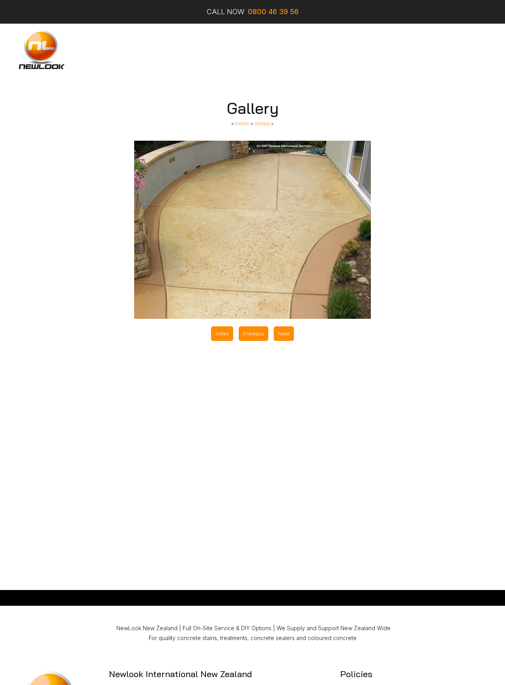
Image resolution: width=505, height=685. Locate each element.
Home (121, 50)
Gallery (287, 50)
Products (196, 50)
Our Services (156, 50)
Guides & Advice (329, 50)
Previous (253, 333)
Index (222, 333)
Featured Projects (243, 50)
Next (284, 333)
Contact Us (377, 50)
